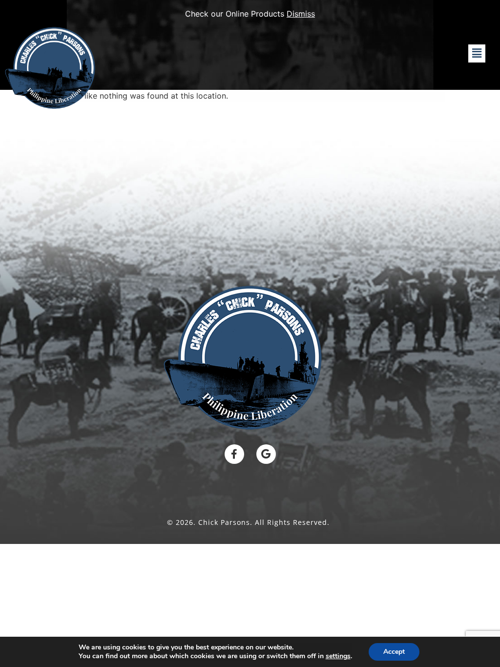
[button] (476, 53)
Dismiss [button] (301, 14)
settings (338, 656)
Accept (394, 651)
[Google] (266, 454)
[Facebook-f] (234, 454)
